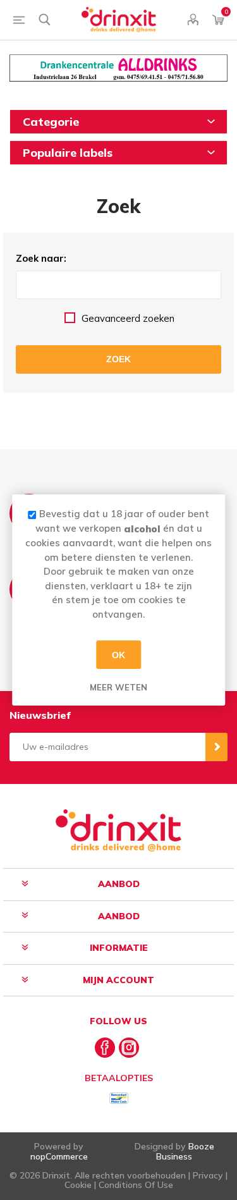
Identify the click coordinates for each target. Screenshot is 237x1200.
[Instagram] (129, 1048)
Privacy (208, 1175)
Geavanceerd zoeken (128, 318)
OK (118, 654)
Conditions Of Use (136, 1185)
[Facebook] (105, 1048)
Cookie (78, 1185)
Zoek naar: (41, 258)
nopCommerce (59, 1156)
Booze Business (185, 1151)
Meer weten (118, 687)
